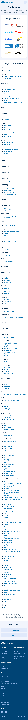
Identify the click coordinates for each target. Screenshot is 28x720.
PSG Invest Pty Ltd (9, 373)
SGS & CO (7, 468)
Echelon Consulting (9, 510)
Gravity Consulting (9, 89)
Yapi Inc (6, 598)
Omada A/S (7, 181)
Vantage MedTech (9, 589)
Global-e (6, 249)
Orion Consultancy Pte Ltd (11, 352)
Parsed (6, 555)
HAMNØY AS (7, 301)
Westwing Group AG (10, 196)
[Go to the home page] (7, 2)
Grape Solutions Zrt (9, 225)
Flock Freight (7, 519)
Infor (5, 530)
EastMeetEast (8, 508)
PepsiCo (6, 558)
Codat (6, 445)
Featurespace (8, 446)
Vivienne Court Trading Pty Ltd (13, 102)
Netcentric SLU (8, 418)
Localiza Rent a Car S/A (11, 133)
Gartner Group (8, 233)
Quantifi (6, 565)
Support (3, 688)
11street (6, 381)
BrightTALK (7, 496)
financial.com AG (9, 189)
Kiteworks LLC (8, 350)
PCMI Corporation (9, 556)
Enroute (6, 513)
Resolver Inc (7, 466)
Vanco (6, 263)
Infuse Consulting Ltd (10, 455)
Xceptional (7, 104)
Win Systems (7, 596)
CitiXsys (6, 345)
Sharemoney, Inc (9, 574)
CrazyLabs (7, 247)
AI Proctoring (18, 651)
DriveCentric (7, 505)
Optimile (6, 119)
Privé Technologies (9, 331)
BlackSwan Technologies (11, 492)
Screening (4, 651)
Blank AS (6, 300)
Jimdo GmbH (8, 190)
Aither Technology (9, 485)
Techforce (7, 325)
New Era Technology (10, 549)
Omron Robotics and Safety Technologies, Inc (12, 552)
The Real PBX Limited (10, 470)
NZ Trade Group (8, 292)
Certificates (4, 669)
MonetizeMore (8, 151)
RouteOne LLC (8, 571)
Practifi (6, 562)
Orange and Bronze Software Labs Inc (15, 317)
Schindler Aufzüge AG (10, 419)
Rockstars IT (7, 280)
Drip (5, 503)
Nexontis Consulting (10, 194)
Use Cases (4, 676)
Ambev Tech (7, 126)
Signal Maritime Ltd (9, 202)
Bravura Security (9, 146)
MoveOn (6, 546)
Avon (5, 224)
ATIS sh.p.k (7, 70)
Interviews (4, 654)
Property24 (7, 371)
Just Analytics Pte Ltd (10, 348)
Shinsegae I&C (8, 386)
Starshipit (6, 294)
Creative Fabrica (9, 275)
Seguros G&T (8, 210)
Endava (6, 269)
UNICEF (6, 585)
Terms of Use (5, 702)
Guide (3, 696)
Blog (2, 686)
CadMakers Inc (8, 148)
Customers (4, 679)
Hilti (5, 526)
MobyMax (6, 544)
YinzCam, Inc (7, 599)
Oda (5, 303)
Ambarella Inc (8, 487)
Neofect (6, 384)
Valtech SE (7, 255)
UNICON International (10, 587)
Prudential (7, 218)
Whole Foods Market (10, 594)
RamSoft (6, 153)
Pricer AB (6, 410)
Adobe (6, 481)
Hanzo (5, 452)
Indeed (6, 528)
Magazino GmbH (9, 192)
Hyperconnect (8, 383)
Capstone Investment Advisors (13, 497)
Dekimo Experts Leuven (10, 118)
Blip (5, 127)
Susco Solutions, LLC (10, 578)
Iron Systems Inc (9, 533)
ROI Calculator (5, 681)
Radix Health (7, 567)
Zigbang (6, 388)
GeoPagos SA (8, 78)
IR (4, 93)
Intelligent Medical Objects (12, 531)
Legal (2, 693)
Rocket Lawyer (8, 569)
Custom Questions (19, 656)
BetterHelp (7, 488)
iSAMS (5, 457)
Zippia (5, 601)
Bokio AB (6, 406)
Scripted (6, 573)
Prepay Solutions (9, 464)
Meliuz (5, 135)
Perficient (6, 560)
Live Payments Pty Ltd (10, 95)
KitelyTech (7, 535)
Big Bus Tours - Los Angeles (12, 490)
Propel (5, 564)
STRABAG (6, 110)
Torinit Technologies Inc (11, 155)
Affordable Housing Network (12, 483)
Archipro (6, 288)
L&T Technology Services (11, 539)
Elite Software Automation (11, 512)
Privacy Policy (5, 705)
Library (3, 666)
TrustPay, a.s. (8, 362)
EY (4, 175)
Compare (4, 698)
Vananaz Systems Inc (10, 319)
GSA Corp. (7, 524)
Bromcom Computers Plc (11, 441)
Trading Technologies (10, 583)
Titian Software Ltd (9, 472)
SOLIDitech (7, 375)
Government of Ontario (11, 150)
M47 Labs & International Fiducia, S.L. (15, 394)
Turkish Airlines (8, 427)
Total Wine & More (9, 582)
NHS (5, 463)
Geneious (6, 290)
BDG (5, 208)
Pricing (3, 658)
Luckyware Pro (8, 435)
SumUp (6, 163)
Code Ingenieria (8, 261)
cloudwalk (7, 129)
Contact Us (4, 691)
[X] (6, 712)
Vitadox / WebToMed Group (12, 591)
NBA (5, 548)
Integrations (18, 658)
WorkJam (6, 157)
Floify (5, 521)
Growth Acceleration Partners (13, 522)
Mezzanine (7, 369)
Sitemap (3, 717)
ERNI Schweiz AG (8, 416)
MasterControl (8, 542)
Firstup (6, 515)
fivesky (6, 517)
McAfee (6, 235)
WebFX (6, 592)
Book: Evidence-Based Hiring (9, 684)
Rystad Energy (8, 305)
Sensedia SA (7, 136)
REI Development (9, 337)
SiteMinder (7, 100)
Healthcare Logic (9, 91)
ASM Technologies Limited (11, 231)
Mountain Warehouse (10, 461)
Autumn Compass (9, 86)
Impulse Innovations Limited (12, 454)
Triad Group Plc (8, 473)
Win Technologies (9, 475)
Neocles (6, 279)
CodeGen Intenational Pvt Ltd (12, 400)
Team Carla (7, 580)
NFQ (5, 607)
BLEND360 (6, 494)
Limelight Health (8, 540)
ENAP (5, 131)
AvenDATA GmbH (9, 187)
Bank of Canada (8, 142)
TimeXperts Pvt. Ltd (9, 311)
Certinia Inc (7, 443)
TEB (5, 425)
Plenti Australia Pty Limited (11, 98)
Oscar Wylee (7, 97)
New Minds (7, 408)
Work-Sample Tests (20, 654)
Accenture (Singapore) (11, 343)
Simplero (6, 576)
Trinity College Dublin (10, 241)
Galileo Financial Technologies (13, 76)
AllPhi (5, 116)
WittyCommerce (9, 429)
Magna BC (7, 368)
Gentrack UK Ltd (8, 448)
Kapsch (6, 80)
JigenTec (6, 347)
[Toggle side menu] (25, 2)
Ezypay (6, 88)
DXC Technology (9, 506)
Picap (5, 169)
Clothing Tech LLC (9, 501)
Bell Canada (7, 144)
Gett (5, 450)
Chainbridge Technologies (12, 499)
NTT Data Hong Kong (10, 216)
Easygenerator (8, 277)
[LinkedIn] (2, 712)
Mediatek (6, 459)
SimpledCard (8, 282)
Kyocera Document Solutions (12, 537)
